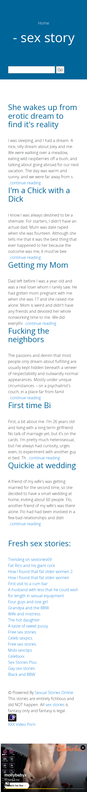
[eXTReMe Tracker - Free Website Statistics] (12, 717)
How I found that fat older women (38, 577)
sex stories (55, 704)
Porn (31, 724)
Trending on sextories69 (30, 559)
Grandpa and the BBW (28, 608)
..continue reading (24, 182)
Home (43, 23)
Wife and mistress (24, 614)
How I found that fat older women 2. (40, 571)
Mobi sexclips (20, 650)
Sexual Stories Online (54, 692)
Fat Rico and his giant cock (31, 565)
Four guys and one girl (28, 601)
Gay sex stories (21, 668)
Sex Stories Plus (22, 662)
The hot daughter (24, 620)
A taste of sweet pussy (28, 626)
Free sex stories (22, 632)
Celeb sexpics (20, 638)
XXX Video (17, 724)
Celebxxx (16, 656)
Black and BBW (21, 674)
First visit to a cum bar (28, 583)
